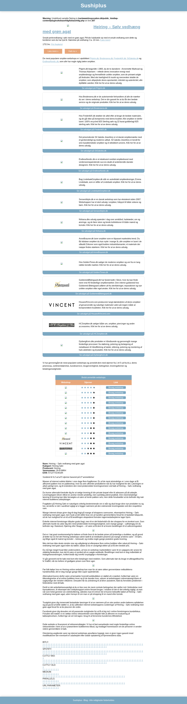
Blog (86, 700)
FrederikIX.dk (120, 58)
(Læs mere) (105, 40)
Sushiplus (93, 6)
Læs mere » (53, 51)
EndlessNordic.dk (51, 61)
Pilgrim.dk (94, 58)
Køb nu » (73, 51)
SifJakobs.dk (133, 58)
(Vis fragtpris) (57, 44)
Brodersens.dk (106, 58)
